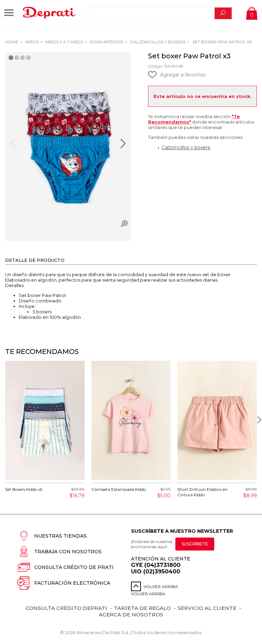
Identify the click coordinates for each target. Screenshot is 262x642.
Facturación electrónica (72, 583)
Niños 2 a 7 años (63, 41)
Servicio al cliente (207, 608)
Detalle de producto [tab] (34, 260)
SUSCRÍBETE (194, 543)
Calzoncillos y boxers (186, 147)
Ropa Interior (106, 41)
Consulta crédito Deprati (66, 608)
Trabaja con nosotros (68, 551)
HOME (11, 41)
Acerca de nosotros (131, 614)
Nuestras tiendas (60, 536)
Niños (31, 41)
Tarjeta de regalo (142, 608)
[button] (123, 146)
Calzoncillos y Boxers (157, 41)
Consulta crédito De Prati (74, 567)
